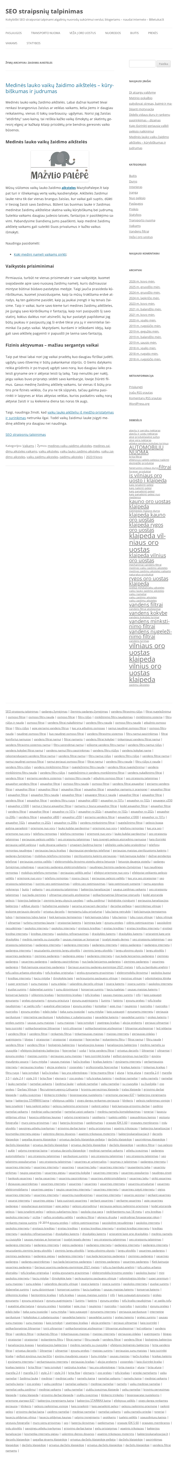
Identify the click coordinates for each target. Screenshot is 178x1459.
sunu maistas (39, 984)
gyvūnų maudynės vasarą (71, 1356)
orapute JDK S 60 (116, 1123)
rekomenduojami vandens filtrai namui (30, 756)
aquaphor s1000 (18, 806)
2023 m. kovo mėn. (142, 303)
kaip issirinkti (14, 1028)
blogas (29, 1039)
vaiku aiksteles (49, 451)
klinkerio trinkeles (55, 1095)
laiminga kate (93, 923)
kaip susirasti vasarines (72, 1200)
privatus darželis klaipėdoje (50, 1145)
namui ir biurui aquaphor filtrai (51, 806)
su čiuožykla (148, 1084)
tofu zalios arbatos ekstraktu (24, 973)
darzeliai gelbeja (121, 906)
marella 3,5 (30, 1373)
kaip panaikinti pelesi (142, 491)
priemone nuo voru (43, 828)
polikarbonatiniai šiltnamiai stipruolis (116, 895)
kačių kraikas (81, 1062)
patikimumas (94, 1123)
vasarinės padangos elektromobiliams (61, 867)
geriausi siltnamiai (157, 1023)
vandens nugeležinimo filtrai (150, 634)
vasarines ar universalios (90, 1162)
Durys (133, 181)
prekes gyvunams (33, 1000)
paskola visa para (92, 1212)
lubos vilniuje (164, 917)
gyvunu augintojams (85, 1000)
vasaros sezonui (134, 1195)
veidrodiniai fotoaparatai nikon (139, 1217)
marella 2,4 (151, 1073)
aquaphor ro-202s (90, 811)
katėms (118, 1000)
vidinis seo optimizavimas (89, 884)
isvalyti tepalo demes (115, 939)
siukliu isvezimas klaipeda (102, 1389)
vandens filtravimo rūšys (127, 711)
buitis (25, 889)
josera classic (80, 878)
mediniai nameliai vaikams (106, 1150)
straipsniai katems (69, 923)
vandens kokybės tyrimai (144, 617)
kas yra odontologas (75, 1073)
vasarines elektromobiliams (108, 1178)
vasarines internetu (18, 1167)
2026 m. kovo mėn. (142, 281)
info (138, 995)
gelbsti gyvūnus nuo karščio (131, 1056)
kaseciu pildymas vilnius (21, 1417)
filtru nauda (153, 1039)
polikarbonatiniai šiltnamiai (42, 1028)
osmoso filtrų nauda (41, 717)
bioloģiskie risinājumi (121, 900)
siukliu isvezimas (30, 1095)
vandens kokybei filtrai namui (24, 750)
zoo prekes (76, 1078)
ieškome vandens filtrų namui (106, 745)
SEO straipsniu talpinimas (26, 434)
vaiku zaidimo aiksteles (143, 597)
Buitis (134, 33)
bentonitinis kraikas (69, 995)
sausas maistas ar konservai (81, 939)
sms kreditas (153, 1212)
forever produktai (140, 471)
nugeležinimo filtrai (130, 823)
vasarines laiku (86, 1167)
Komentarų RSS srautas (145, 398)
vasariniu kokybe (79, 1173)
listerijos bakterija (29, 900)
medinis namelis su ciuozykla (41, 939)
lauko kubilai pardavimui (73, 828)
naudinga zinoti (162, 1173)
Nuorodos (113, 33)
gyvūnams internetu (128, 1062)
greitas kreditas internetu (143, 928)
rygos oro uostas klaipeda (148, 581)
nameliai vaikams (41, 1084)
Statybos (34, 43)
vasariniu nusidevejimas (77, 1195)
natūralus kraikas (75, 1367)
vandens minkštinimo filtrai (51, 767)
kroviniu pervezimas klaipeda (100, 1089)
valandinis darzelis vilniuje (86, 984)
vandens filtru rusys (62, 800)
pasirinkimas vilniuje (148, 906)
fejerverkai (92, 1039)
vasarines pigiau (55, 1173)
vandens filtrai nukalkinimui (65, 723)
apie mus (115, 1006)
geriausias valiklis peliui (75, 873)
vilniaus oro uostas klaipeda (147, 652)
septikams (98, 1117)
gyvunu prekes (114, 923)
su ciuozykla (130, 1084)
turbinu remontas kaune (38, 923)
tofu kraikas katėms (99, 1078)
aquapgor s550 (162, 800)
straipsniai (43, 1039)
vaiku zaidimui (95, 900)
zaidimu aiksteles (71, 457)
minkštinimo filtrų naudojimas (114, 717)
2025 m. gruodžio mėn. (144, 287)
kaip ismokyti (85, 1023)
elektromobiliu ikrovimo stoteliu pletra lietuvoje (85, 861)
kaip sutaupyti (115, 1011)
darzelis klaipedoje (18, 1439)
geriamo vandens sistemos (44, 778)
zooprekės (76, 1067)
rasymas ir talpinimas (123, 1162)
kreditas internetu (42, 934)
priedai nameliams (145, 1373)
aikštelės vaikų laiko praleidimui (125, 845)
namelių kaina (86, 1378)
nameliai (166, 1078)
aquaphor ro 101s (153, 817)
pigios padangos (130, 945)
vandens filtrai (146, 604)
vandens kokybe (148, 612)
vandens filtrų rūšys (126, 756)
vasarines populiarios (135, 1173)
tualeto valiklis (117, 1117)
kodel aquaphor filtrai (134, 806)
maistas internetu (117, 1034)
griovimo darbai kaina (72, 1128)
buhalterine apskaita (55, 906)
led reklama (164, 1028)
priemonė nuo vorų (104, 828)
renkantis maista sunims (21, 1223)
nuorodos (146, 1006)
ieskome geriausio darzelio (23, 911)
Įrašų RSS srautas (141, 392)
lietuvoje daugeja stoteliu (134, 861)
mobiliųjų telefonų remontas (53, 856)
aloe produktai (138, 437)
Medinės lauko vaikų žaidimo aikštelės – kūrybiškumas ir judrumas (60, 88)
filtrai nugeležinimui (158, 711)
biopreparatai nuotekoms (86, 1095)
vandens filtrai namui (47, 739)
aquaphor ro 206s (65, 823)
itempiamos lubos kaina (31, 917)
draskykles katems (104, 934)
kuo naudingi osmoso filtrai (66, 734)
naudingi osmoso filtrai (31, 734)
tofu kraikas (92, 995)
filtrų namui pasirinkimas (142, 734)
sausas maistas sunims (118, 995)
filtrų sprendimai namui (69, 745)
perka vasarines (45, 1178)
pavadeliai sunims (133, 1017)
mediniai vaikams (156, 1378)
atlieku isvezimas (137, 1150)
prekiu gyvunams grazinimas (95, 973)
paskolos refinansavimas (73, 934)
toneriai (149, 1112)
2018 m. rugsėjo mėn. (143, 353)
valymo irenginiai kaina (33, 1150)
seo (54, 1123)
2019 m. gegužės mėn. (144, 331)
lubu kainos (119, 917)
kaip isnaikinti (14, 1106)
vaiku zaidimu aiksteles (42, 457)
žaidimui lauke (64, 1084)
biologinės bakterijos (61, 1045)
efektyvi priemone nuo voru (111, 873)
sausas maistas (60, 1062)
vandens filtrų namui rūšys (145, 745)
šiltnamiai (148, 1050)
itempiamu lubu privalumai (85, 911)
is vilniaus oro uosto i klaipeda (148, 478)
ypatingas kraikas (108, 1023)
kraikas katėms (102, 1062)
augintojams (14, 1039)
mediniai (46, 1378)
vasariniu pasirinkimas (73, 1178)
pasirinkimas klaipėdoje (150, 1139)
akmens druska (107, 1217)
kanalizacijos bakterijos (122, 1045)
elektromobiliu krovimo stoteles (112, 1273)
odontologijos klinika (158, 978)
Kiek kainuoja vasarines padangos (43, 967)
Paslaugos (14, 33)
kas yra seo (154, 828)
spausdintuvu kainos (143, 1117)
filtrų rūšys (85, 717)
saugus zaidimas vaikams (129, 889)
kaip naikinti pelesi (140, 488)
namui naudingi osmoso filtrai (127, 728)
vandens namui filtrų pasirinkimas (68, 750)
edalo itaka (50, 1011)
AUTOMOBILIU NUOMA (146, 450)
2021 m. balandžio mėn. (145, 309)
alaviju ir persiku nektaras (144, 430)
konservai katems (17, 995)
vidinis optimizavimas (140, 923)
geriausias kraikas (32, 1067)
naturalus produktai (141, 574)
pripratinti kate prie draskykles (128, 1234)
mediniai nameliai (126, 1078)
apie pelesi (62, 1206)
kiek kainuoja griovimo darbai (131, 1106)
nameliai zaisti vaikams (79, 1112)
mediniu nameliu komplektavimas (119, 1112)
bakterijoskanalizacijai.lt (133, 1134)
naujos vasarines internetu (73, 1189)
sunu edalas (59, 984)
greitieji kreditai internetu (133, 1228)
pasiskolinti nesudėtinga (117, 1223)
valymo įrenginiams (76, 1117)
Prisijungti (136, 387)
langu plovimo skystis (129, 950)
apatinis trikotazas (126, 1128)
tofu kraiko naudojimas (136, 1300)
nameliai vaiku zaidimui (21, 1389)
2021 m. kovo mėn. (142, 315)
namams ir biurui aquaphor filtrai (95, 806)
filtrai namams (73, 739)
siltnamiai (14, 923)
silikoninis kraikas (42, 995)
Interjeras (135, 187)
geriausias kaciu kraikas (50, 850)
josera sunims (136, 984)
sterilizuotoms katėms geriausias (95, 856)
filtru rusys (12, 1073)
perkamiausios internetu (52, 1362)
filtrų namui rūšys (100, 756)
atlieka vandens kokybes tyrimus (148, 443)
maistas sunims (37, 1056)
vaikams (37, 889)
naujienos (130, 1006)
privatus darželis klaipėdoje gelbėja (82, 1139)
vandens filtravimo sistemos (105, 734)
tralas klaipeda (131, 1089)
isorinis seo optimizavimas (52, 884)
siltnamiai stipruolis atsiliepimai (69, 895)
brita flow (46, 1078)
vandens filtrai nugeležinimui (126, 767)
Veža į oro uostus (83, 33)
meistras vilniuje (131, 978)
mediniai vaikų (64, 1378)
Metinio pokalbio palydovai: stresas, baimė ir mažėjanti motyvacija (150, 103)
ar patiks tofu (32, 1006)
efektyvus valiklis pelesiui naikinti (149, 459)
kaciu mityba (42, 978)
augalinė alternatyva (57, 1006)
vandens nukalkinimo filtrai (144, 773)
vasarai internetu (19, 1200)
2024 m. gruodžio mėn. (144, 292)
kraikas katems (130, 1067)
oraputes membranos (144, 1123)
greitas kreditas (114, 928)
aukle (11, 1150)
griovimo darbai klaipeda (57, 1395)
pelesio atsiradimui (84, 1206)
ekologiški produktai (141, 463)
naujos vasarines (30, 1173)
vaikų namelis (149, 1078)
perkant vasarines (159, 1195)
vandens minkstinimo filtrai (149, 624)
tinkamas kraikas (154, 1067)
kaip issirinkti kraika (97, 1056)
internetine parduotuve (38, 1017)
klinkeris (127, 1100)
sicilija (36, 1217)
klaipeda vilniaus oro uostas (147, 542)
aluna (120, 1073)
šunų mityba (39, 1062)
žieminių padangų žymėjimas (89, 711)
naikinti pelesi (100, 1106)
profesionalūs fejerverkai (102, 1067)
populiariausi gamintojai (36, 1206)
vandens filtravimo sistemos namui (28, 745)
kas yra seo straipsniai (142, 878)
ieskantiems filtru (113, 1039)
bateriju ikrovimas (71, 1123)
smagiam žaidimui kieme (86, 845)
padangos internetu (48, 945)
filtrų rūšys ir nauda (147, 761)
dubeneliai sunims (41, 989)
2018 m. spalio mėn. (142, 348)
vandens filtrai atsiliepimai (145, 609)
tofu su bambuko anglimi (152, 967)
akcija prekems (132, 1023)
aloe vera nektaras (140, 440)
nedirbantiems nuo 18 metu (124, 1212)
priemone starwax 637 (119, 1095)
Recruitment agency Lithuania (59, 1089)
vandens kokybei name (136, 750)
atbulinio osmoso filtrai (108, 778)
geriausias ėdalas (143, 1034)
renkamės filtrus (61, 1034)
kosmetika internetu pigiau (23, 1134)
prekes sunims (15, 1023)
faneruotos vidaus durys (144, 468)
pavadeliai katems (106, 1017)
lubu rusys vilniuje (141, 917)
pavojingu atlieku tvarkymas (37, 1128)
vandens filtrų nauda (99, 723)
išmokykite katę (63, 978)
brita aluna (134, 1073)
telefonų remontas (132, 828)
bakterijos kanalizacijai (95, 889)
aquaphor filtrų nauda (45, 795)
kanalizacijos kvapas (91, 1045)
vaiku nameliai (137, 594)
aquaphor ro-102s (138, 800)
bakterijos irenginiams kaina (56, 1401)
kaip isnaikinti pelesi (141, 484)
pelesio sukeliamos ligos (62, 1212)
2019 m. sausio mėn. (143, 342)
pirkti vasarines (161, 1178)
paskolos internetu (36, 928)
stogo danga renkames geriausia (98, 1100)
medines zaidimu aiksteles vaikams (150, 571)
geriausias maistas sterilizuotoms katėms (139, 850)
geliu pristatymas (100, 1128)
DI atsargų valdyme (142, 92)
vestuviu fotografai (18, 1423)
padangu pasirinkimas (64, 961)
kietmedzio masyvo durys (144, 510)
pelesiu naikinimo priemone (70, 1106)
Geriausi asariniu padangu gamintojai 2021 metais (100, 967)
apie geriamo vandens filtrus (50, 728)
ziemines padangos (47, 956)
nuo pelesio (165, 1145)
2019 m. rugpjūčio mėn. (145, 326)
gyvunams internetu (140, 1011)
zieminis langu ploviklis (98, 950)
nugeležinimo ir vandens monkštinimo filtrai (96, 773)
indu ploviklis (14, 1428)
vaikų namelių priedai (137, 1412)
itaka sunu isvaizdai (72, 1011)
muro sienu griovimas (35, 1123)
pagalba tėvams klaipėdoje (39, 1139)
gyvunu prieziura (58, 1000)
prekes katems (157, 1017)
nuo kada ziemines (34, 895)
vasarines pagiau (42, 1189)
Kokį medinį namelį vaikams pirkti (40, 254)
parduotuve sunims (75, 1156)
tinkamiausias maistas (89, 1034)
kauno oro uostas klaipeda (150, 504)
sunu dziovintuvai (67, 989)
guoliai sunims (17, 989)
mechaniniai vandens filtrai (145, 564)
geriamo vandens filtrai (100, 817)
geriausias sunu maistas (66, 1056)
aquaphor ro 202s (39, 823)
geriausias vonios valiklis (36, 861)
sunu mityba (96, 1011)
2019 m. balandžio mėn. (145, 337)
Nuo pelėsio (137, 198)
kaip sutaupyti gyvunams (134, 1295)
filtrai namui (95, 761)
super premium (18, 984)
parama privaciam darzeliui (89, 906)
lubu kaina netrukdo (118, 911)
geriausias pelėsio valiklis (38, 839)
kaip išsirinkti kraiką (149, 1362)
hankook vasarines (20, 1178)
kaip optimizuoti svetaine (124, 884)
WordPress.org (139, 404)
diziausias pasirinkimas (23, 1184)
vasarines (68, 1167)
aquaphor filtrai (50, 784)
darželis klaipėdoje (120, 1139)
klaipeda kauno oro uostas (147, 517)
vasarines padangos (19, 956)
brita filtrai (135, 456)
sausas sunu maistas (40, 1023)
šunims (105, 1000)
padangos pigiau (73, 956)
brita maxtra (126, 1367)
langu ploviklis (155, 950)
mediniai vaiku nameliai (46, 1112)
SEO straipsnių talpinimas (44, 11)
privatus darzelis (54, 911)
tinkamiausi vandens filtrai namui (139, 739)
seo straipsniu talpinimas (142, 778)
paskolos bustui (161, 973)
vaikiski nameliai (87, 1084)
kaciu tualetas (115, 989)
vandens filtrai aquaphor (128, 784)
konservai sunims (92, 989)
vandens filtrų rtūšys (106, 750)
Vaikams (11, 43)
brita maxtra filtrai (102, 1073)
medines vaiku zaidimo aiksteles (70, 446)
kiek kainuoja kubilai (132, 856)
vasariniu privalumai (141, 1184)
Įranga (133, 192)
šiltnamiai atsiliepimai (139, 1028)
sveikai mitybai (138, 587)
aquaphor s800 (88, 800)
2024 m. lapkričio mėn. (144, 298)
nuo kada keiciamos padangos (134, 956)
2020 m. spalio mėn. (142, 320)
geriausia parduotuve (133, 1312)
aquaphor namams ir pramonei (127, 789)
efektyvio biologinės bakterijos (39, 1050)
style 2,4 (18, 1078)
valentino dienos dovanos (59, 1134)
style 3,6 (31, 1078)
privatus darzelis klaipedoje (68, 1150)
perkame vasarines (128, 1200)
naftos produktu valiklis (58, 1217)
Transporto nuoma (45, 33)
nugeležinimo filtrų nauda (88, 767)
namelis (122, 1384)
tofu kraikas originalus (59, 973)
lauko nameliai (17, 1084)
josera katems (115, 984)
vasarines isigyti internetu (138, 1189)
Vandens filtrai (139, 231)
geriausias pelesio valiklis (108, 878)
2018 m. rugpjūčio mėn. (145, 359)
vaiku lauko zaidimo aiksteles (80, 451)
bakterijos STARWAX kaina (32, 1100)
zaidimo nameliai (58, 1412)
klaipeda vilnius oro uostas (147, 558)
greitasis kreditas (89, 928)
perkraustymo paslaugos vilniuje (97, 978)
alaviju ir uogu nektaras (143, 433)
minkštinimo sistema (149, 717)
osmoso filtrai (16, 717)
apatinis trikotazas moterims (97, 1134)
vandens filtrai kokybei (100, 739)
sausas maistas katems (142, 989)
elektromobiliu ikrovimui (132, 973)
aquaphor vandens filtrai (21, 784)
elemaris (60, 1078)
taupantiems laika (138, 1167)
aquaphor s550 (72, 817)
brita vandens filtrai (101, 1050)
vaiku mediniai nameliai (145, 1384)
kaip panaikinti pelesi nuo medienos (144, 496)
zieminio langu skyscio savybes (63, 900)
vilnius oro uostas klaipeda (145, 672)
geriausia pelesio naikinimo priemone (124, 1206)
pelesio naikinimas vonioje (153, 1100)
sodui (82, 1050)
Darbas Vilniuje (27, 1089)
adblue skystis (30, 906)
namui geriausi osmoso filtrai (65, 761)
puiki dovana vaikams (53, 845)
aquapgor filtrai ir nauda (100, 795)
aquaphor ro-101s (112, 800)
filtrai (165, 467)
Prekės (153, 33)
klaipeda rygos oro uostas (146, 527)
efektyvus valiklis (63, 1100)
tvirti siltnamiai (72, 1028)
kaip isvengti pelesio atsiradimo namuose (119, 839)
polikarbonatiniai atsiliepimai (103, 1028)
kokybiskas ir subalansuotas (74, 1017)
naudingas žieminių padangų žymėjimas (115, 867)
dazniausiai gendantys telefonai (89, 850)
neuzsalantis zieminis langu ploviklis (57, 950)
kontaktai (101, 1006)
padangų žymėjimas (54, 711)
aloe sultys (153, 437)
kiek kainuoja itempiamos (65, 917)
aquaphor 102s (15, 823)
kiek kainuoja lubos (97, 917)
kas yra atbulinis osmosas (88, 728)
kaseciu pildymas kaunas (45, 1117)
